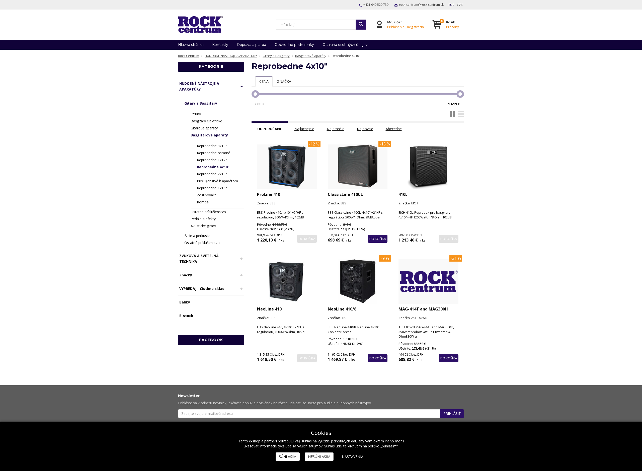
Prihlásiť (452, 413)
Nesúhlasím (319, 456)
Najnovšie (365, 128)
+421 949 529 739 (375, 5)
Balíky (184, 302)
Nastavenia (352, 456)
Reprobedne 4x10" (213, 167)
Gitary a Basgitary (200, 103)
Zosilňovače (207, 195)
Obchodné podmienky (294, 44)
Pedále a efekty (203, 218)
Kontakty (220, 44)
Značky (185, 275)
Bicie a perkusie (197, 235)
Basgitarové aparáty (209, 135)
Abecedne (394, 128)
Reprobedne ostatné (213, 152)
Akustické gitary (203, 225)
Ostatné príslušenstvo (208, 211)
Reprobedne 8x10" (212, 145)
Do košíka (307, 239)
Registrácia (415, 27)
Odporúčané (269, 128)
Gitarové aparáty (204, 128)
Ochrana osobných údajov (345, 44)
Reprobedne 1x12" (212, 160)
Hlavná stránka (191, 44)
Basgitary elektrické (206, 121)
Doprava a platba (251, 44)
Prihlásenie (396, 27)
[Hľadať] (361, 25)
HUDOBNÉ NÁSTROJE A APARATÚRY (199, 86)
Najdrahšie (335, 128)
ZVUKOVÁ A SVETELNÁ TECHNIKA (199, 258)
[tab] (264, 81)
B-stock (186, 315)
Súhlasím (287, 456)
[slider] (255, 94)
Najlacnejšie (304, 128)
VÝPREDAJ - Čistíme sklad (201, 288)
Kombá (203, 202)
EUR (451, 5)
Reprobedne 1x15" (212, 188)
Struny (196, 114)
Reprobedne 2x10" (212, 174)
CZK (460, 5)
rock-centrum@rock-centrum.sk (421, 5)
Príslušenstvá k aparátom (217, 181)
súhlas (306, 441)
